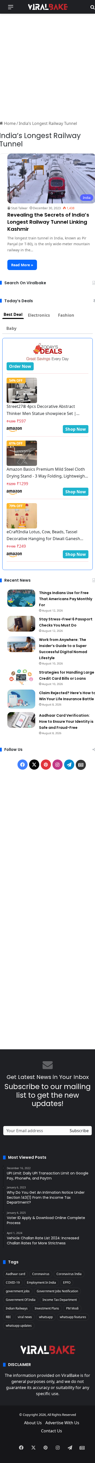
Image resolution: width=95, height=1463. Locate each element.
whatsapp (46, 1317)
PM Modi (72, 1308)
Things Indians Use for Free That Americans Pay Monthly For (65, 598)
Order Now (20, 366)
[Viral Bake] (47, 7)
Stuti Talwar (19, 208)
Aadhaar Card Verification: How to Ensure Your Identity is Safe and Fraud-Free (66, 721)
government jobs (18, 1291)
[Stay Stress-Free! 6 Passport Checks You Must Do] (21, 624)
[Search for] (92, 8)
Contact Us (51, 1431)
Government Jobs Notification (57, 1291)
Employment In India (41, 1282)
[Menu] (10, 8)
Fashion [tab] (66, 315)
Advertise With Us (62, 1423)
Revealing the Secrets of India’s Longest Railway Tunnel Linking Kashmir (48, 222)
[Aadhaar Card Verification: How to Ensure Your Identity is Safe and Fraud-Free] (21, 720)
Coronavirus (40, 1274)
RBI (8, 1317)
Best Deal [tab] (13, 314)
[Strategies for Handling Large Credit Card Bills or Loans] (21, 677)
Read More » (22, 264)
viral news (25, 1317)
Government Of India (20, 1300)
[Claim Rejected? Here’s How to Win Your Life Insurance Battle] (21, 699)
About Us (33, 1423)
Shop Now (75, 429)
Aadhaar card (15, 1274)
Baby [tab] (11, 328)
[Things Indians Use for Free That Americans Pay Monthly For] (21, 598)
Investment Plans (47, 1308)
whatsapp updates (19, 1325)
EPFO (66, 1282)
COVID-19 (13, 1282)
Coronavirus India (69, 1274)
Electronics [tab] (39, 315)
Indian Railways (17, 1308)
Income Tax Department (60, 1300)
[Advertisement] (47, 66)
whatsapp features (73, 1317)
